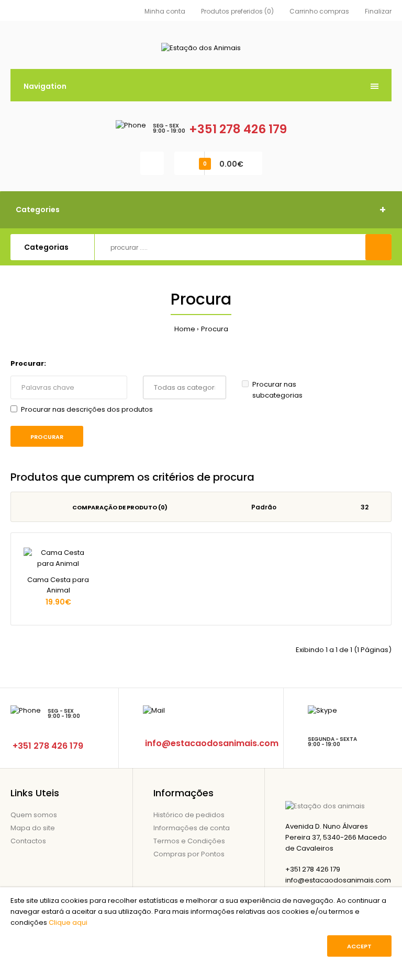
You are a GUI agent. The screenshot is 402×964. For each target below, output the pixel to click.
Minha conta (164, 11)
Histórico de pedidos (189, 815)
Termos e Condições (189, 841)
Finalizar (378, 11)
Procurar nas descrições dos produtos (87, 409)
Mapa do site (32, 828)
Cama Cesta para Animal (58, 585)
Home (184, 329)
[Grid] (24, 507)
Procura (214, 329)
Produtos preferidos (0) (237, 11)
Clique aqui (68, 922)
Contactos (28, 841)
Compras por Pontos (189, 854)
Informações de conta (191, 828)
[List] (39, 507)
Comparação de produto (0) (120, 507)
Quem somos (33, 815)
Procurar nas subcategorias (277, 389)
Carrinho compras (319, 11)
